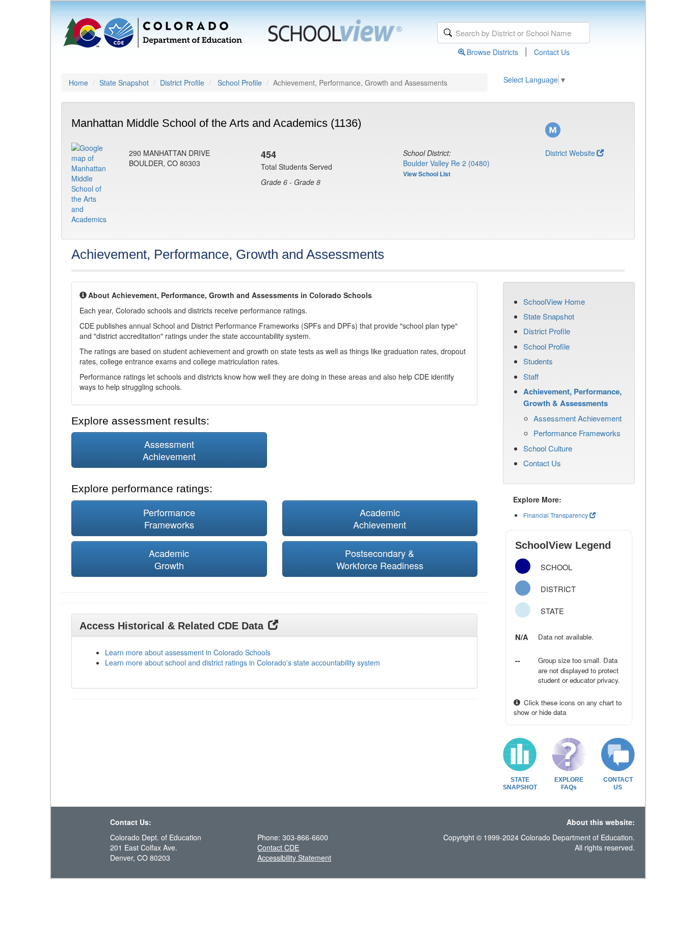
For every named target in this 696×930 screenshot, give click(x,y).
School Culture (547, 448)
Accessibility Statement (294, 858)
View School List (426, 173)
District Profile (182, 82)
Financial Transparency (555, 515)
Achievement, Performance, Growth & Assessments (572, 397)
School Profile (240, 82)
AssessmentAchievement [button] (169, 450)
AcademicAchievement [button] (379, 518)
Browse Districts (492, 52)
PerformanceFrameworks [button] (169, 518)
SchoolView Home (554, 301)
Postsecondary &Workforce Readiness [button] (379, 559)
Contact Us (552, 52)
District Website (570, 153)
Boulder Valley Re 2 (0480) (446, 163)
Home (78, 82)
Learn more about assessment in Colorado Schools (188, 652)
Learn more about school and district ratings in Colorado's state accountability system (242, 662)
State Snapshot (124, 82)
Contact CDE (278, 847)
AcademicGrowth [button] (169, 559)
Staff (531, 376)
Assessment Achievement (577, 418)
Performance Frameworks (577, 433)
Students (538, 361)
